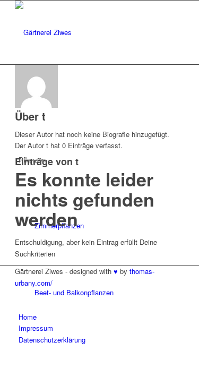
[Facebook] (21, 294)
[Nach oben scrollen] (2, 361)
